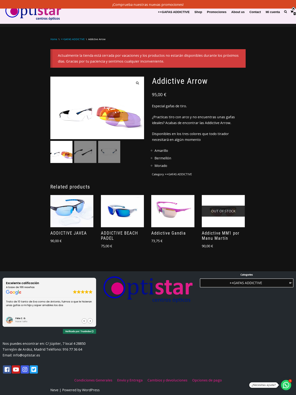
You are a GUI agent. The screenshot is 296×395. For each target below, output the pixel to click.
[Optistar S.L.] (33, 12)
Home (53, 39)
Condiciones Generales (93, 380)
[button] (137, 83)
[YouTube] (16, 369)
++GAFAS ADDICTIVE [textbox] (260, 283)
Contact (255, 12)
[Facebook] (7, 369)
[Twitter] (34, 369)
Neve (54, 390)
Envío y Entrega (130, 380)
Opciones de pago (207, 380)
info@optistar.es (26, 355)
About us (238, 12)
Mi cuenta (273, 12)
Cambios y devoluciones (167, 380)
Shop (198, 12)
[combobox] (246, 282)
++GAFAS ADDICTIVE (174, 12)
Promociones (216, 12)
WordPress (91, 390)
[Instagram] (25, 369)
